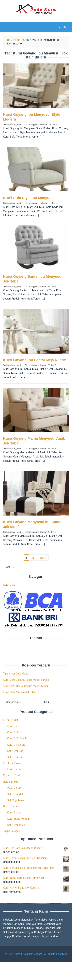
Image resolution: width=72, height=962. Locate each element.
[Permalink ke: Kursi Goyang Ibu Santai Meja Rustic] (36, 333)
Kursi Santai (14, 812)
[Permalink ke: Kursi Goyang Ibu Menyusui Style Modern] (36, 87)
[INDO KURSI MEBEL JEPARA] (36, 8)
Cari (46, 702)
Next (41, 557)
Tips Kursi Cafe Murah (16, 673)
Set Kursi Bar (15, 751)
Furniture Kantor (12, 763)
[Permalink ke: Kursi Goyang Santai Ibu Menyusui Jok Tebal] (36, 249)
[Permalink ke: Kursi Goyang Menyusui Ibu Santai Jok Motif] (36, 495)
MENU (62, 26)
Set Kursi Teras (16, 825)
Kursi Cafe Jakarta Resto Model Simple (26, 680)
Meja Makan (14, 788)
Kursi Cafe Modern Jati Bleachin (21, 692)
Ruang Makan (11, 781)
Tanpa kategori (11, 831)
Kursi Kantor (14, 769)
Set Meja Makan (16, 800)
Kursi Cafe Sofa (16, 744)
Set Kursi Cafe (15, 757)
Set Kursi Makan (16, 794)
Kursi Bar (12, 726)
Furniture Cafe (11, 720)
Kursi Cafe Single (17, 738)
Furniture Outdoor (13, 775)
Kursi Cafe (9, 584)
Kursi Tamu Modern (18, 818)
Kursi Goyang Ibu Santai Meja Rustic (34, 360)
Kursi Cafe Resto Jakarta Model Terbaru (26, 686)
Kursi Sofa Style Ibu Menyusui (29, 198)
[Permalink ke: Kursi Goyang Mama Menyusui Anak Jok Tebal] (36, 411)
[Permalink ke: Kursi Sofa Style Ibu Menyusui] (36, 171)
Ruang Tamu (10, 806)
